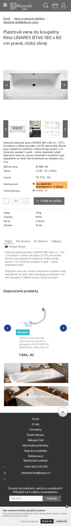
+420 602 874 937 (36, 466)
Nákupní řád (36, 440)
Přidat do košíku (51, 201)
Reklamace (35, 456)
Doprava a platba (35, 450)
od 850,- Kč (41, 190)
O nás (35, 424)
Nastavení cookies (35, 460)
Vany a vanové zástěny (29, 18)
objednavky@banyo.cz (36, 472)
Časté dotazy (35, 434)
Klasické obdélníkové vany (20, 22)
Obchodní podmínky (35, 445)
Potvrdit (52, 498)
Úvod (6, 18)
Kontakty (35, 429)
